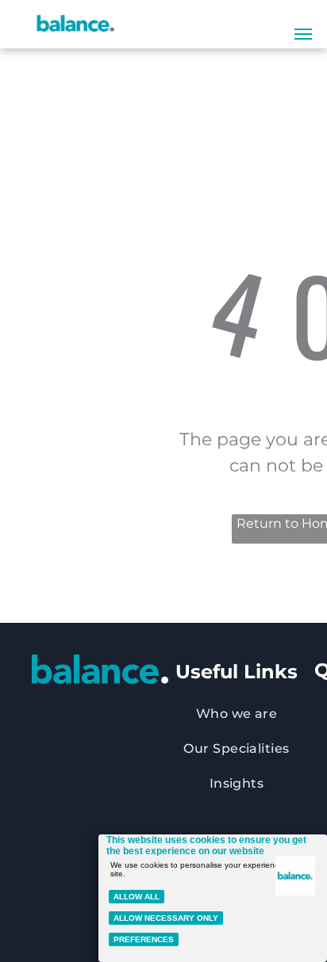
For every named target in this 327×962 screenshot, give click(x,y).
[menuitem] (236, 714)
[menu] (303, 34)
